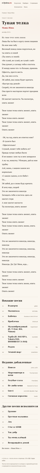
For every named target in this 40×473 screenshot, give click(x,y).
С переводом (34, 3)
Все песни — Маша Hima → (11, 448)
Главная (4, 13)
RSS (29, 458)
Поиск (25, 7)
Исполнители (18, 7)
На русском (17, 3)
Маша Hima (11, 13)
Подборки (25, 3)
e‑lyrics (7, 3)
